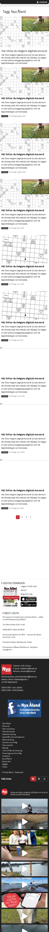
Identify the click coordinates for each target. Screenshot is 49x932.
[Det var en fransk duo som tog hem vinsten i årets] (24, 869)
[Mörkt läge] (45, 778)
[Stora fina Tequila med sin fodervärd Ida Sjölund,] (24, 916)
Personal (5, 726)
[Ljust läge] (39, 778)
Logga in (43, 2)
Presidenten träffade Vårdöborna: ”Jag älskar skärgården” (20, 648)
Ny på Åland (7, 758)
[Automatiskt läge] (33, 778)
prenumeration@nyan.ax (26, 676)
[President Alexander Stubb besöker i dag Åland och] (24, 853)
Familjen (4, 116)
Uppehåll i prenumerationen (13, 737)
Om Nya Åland (7, 772)
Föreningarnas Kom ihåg (11, 753)
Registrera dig (26, 594)
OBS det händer (8, 731)
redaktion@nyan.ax (28, 668)
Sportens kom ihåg (9, 742)
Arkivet (24, 590)
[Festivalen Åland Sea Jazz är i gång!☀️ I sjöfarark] (24, 821)
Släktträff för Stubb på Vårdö (14, 629)
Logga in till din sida (29, 586)
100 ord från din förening (12, 750)
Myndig (5, 747)
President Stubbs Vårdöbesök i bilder (17, 642)
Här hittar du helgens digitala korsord (24, 51)
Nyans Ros (6, 761)
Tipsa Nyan (6, 723)
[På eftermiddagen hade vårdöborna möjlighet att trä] (24, 837)
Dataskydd (19, 772)
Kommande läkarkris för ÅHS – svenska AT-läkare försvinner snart (22, 635)
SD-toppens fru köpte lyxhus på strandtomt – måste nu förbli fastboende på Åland (23, 618)
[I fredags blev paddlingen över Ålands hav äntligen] (24, 806)
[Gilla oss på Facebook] (24, 708)
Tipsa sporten (7, 745)
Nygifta (5, 764)
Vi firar (4, 766)
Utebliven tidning (9, 734)
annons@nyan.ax (28, 671)
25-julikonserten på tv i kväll (14, 624)
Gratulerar (6, 756)
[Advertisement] (24, 550)
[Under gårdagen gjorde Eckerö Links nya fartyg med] (24, 885)
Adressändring (8, 739)
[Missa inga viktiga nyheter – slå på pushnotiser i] (24, 900)
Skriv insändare (8, 728)
